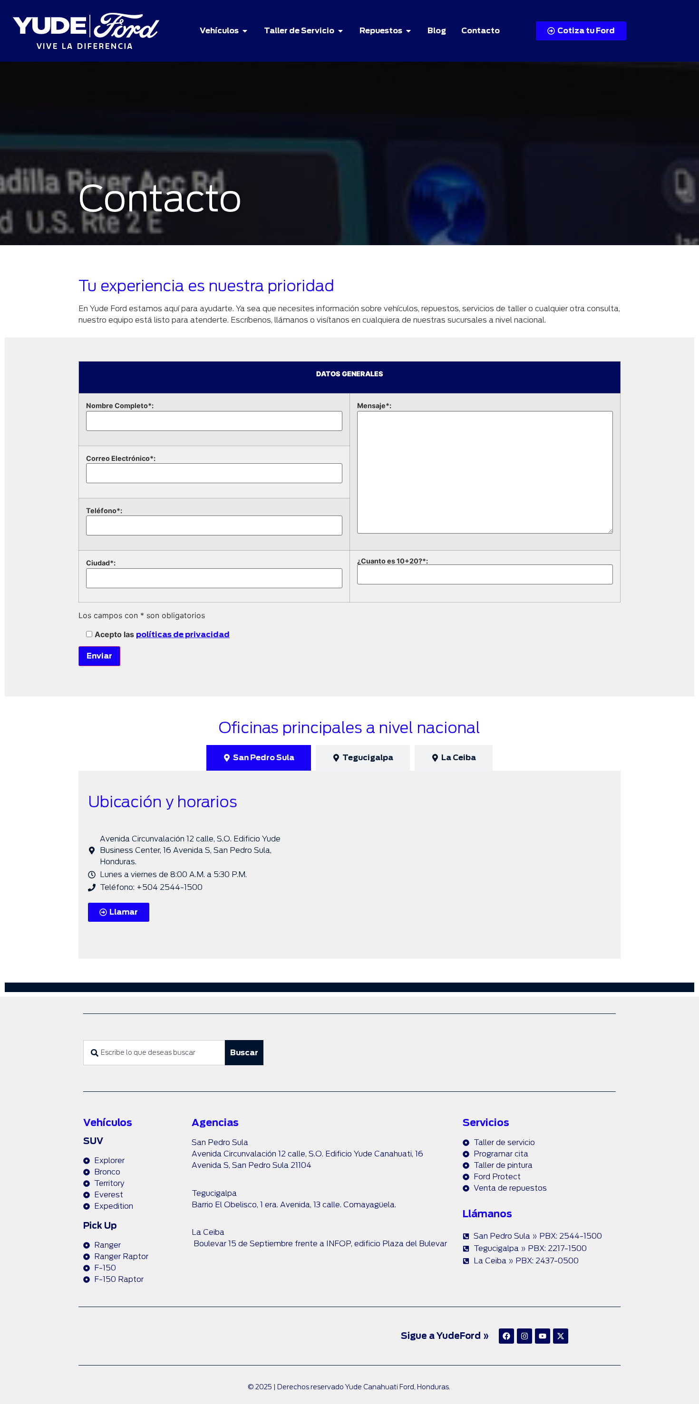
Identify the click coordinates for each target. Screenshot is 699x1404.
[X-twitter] (560, 1336)
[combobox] (154, 1052)
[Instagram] (524, 1336)
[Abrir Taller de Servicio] (340, 31)
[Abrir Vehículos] (245, 31)
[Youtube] (542, 1336)
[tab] (258, 758)
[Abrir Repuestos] (408, 31)
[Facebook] (506, 1336)
